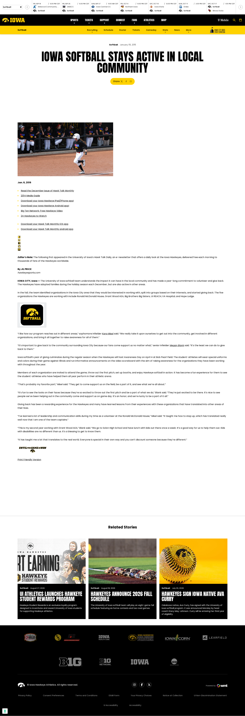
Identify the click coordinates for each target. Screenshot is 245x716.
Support (104, 20)
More (188, 30)
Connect (120, 20)
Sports (74, 20)
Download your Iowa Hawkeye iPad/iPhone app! (47, 200)
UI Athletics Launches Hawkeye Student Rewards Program (51, 596)
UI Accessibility (111, 705)
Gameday (151, 30)
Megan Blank (177, 345)
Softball (113, 44)
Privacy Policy (25, 695)
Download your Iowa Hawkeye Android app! (45, 205)
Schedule (108, 30)
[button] (27, 7)
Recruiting (92, 30)
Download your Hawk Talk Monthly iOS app (44, 224)
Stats (165, 30)
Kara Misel (107, 333)
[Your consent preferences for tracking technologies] (5, 711)
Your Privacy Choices (141, 695)
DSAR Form (114, 695)
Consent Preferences (53, 695)
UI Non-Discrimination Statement (210, 695)
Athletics (149, 20)
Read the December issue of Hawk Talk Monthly (47, 190)
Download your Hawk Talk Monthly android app (47, 229)
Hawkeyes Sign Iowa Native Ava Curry (193, 596)
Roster (122, 30)
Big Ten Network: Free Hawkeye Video (42, 210)
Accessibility (135, 705)
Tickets (89, 20)
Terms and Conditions (86, 695)
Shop (164, 20)
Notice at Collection (173, 695)
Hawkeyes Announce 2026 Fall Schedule (121, 596)
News (177, 30)
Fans (134, 20)
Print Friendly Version (29, 459)
